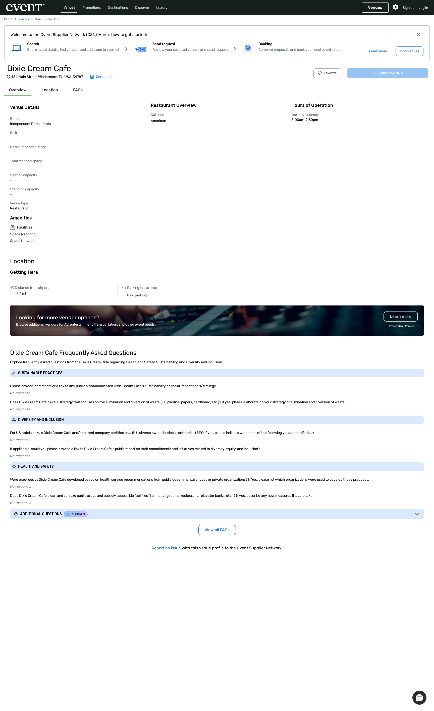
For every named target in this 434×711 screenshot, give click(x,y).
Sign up (408, 8)
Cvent (8, 19)
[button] (419, 698)
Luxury (162, 8)
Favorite (330, 73)
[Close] (418, 35)
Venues (69, 7)
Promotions (91, 8)
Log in (423, 8)
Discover (142, 8)
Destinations (118, 8)
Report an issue (166, 548)
